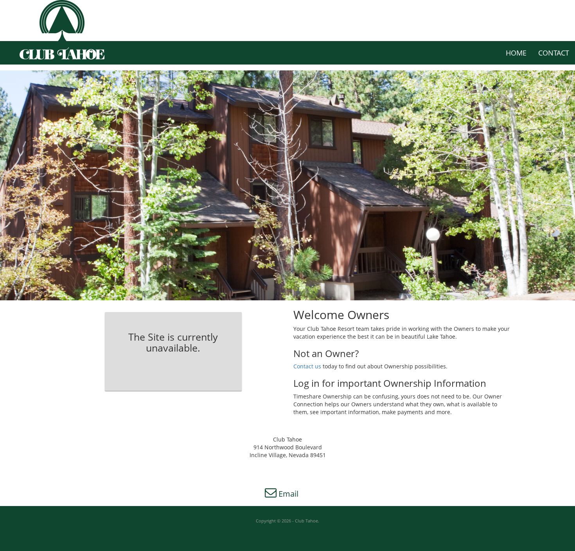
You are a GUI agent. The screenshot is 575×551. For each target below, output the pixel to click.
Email (287, 493)
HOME (516, 52)
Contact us (308, 366)
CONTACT (553, 52)
